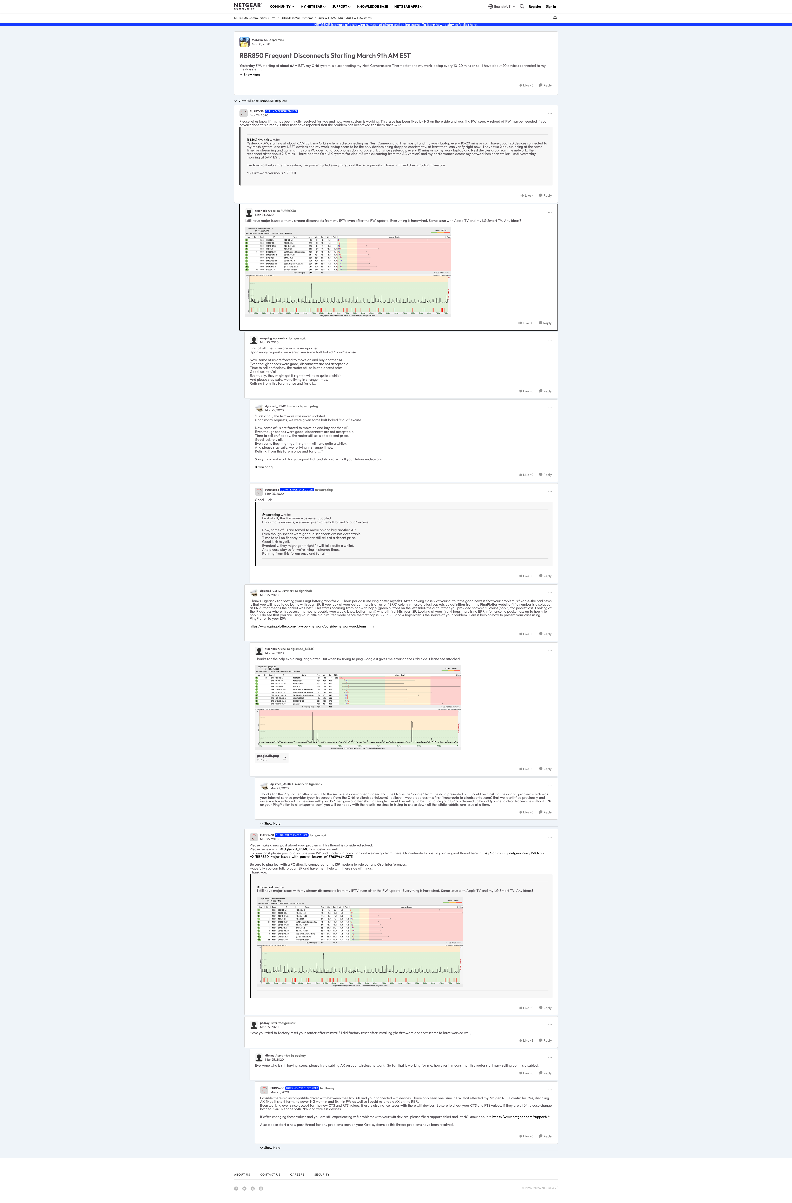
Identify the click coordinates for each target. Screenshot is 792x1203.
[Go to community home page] (248, 6)
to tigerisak (297, 338)
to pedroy (298, 1055)
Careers (297, 1174)
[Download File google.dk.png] (285, 758)
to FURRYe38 (286, 210)
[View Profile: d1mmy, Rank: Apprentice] (259, 1057)
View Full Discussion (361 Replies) (262, 101)
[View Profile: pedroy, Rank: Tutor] (254, 1025)
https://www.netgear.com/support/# (521, 1116)
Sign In (551, 6)
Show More (252, 74)
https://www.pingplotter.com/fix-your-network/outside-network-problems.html (312, 626)
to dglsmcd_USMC (300, 648)
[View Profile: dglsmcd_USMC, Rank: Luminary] (259, 408)
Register (535, 6)
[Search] (522, 6)
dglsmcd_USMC (275, 406)
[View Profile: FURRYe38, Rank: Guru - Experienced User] (243, 113)
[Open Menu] (555, 18)
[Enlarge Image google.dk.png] (358, 707)
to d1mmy (327, 1088)
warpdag (266, 338)
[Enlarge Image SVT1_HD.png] (348, 272)
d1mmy (269, 1055)
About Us (242, 1174)
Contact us (270, 1174)
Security (322, 1174)
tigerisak (261, 210)
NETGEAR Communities (250, 18)
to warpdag (309, 406)
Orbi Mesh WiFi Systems (296, 18)
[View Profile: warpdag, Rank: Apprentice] (254, 340)
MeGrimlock (260, 39)
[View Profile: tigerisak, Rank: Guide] (249, 212)
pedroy (264, 1022)
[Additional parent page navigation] (273, 18)
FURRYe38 (257, 111)
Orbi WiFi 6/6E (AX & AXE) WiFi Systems (344, 18)
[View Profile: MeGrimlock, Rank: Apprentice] (244, 42)
